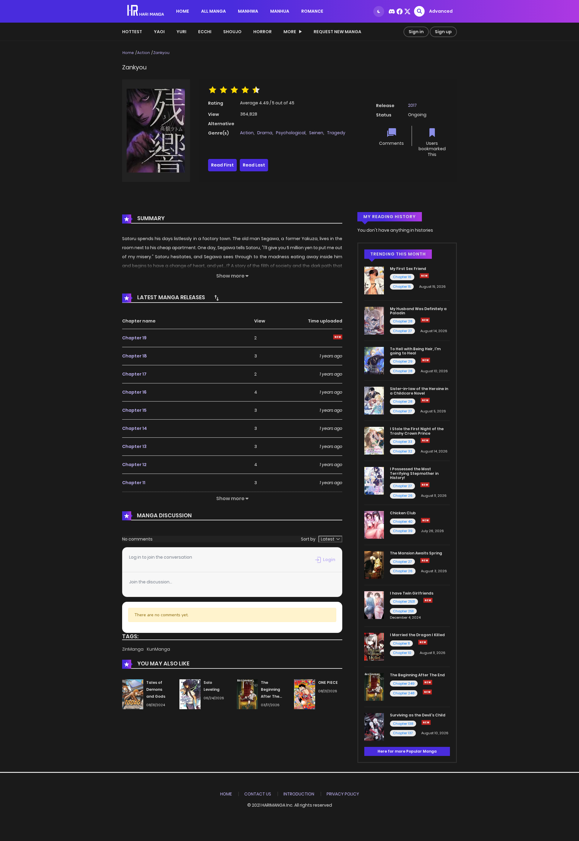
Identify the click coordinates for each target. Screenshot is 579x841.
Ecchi (204, 32)
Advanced (441, 11)
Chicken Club (403, 513)
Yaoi (159, 32)
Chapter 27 (402, 330)
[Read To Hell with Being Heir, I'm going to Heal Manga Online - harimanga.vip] (374, 360)
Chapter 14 (134, 428)
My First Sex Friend (408, 268)
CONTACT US (257, 794)
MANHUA (279, 11)
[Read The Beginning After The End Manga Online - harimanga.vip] (374, 687)
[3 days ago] (425, 360)
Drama (264, 133)
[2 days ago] (422, 642)
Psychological (290, 133)
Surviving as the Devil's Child (417, 715)
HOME (182, 11)
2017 (412, 105)
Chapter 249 (404, 683)
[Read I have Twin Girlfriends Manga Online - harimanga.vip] (374, 605)
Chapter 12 (134, 465)
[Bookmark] (432, 133)
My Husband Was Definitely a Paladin (418, 311)
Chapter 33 (402, 441)
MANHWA (248, 11)
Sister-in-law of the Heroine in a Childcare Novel (419, 390)
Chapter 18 (134, 356)
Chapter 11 (133, 483)
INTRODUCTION (298, 794)
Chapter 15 (134, 410)
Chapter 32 (402, 451)
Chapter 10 (402, 652)
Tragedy (336, 133)
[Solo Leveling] (190, 694)
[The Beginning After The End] (247, 694)
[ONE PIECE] (304, 694)
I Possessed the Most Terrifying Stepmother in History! (414, 473)
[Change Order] (216, 297)
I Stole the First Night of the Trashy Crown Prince (417, 431)
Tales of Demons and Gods (155, 689)
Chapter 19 (134, 338)
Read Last (254, 165)
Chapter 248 (403, 693)
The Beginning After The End (417, 675)
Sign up (443, 32)
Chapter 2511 (403, 611)
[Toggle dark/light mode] (378, 11)
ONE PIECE (328, 682)
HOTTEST (132, 32)
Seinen (316, 133)
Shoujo (232, 32)
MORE (289, 32)
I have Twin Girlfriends (411, 593)
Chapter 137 (403, 733)
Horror (262, 32)
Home (128, 52)
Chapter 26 (403, 495)
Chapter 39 (403, 530)
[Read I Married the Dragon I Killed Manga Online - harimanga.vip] (374, 646)
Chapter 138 (403, 723)
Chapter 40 (403, 521)
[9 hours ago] (425, 320)
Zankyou (161, 52)
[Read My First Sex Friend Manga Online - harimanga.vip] (374, 280)
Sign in (416, 32)
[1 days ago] (427, 682)
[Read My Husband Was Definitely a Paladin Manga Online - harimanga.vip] (374, 320)
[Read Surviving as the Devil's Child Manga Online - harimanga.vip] (374, 727)
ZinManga (133, 649)
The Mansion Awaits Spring (416, 553)
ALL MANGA (213, 11)
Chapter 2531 (404, 601)
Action (143, 52)
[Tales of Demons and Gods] (132, 694)
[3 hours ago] (424, 275)
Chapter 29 (403, 361)
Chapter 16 (134, 392)
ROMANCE (312, 11)
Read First (222, 165)
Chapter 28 (402, 321)
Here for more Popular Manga (407, 751)
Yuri (181, 32)
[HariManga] (146, 11)
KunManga (158, 649)
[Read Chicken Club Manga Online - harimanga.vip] (374, 525)
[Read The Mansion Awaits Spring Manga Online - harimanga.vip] (374, 565)
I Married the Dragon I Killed (417, 634)
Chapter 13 (134, 446)
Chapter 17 (134, 374)
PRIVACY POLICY (343, 794)
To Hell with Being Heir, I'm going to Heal (415, 351)
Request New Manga (337, 32)
